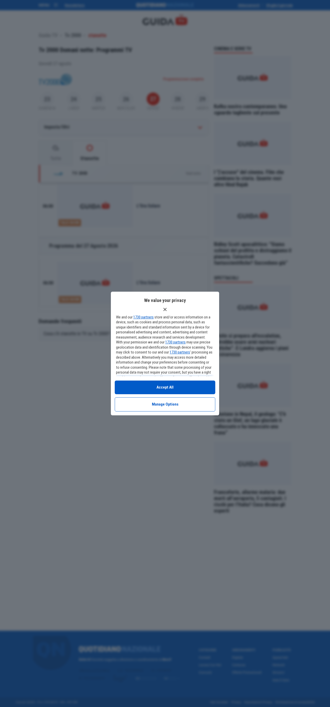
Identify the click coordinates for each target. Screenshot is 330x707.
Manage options (165, 404)
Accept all (165, 387)
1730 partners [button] (143, 317)
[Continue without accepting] (165, 309)
